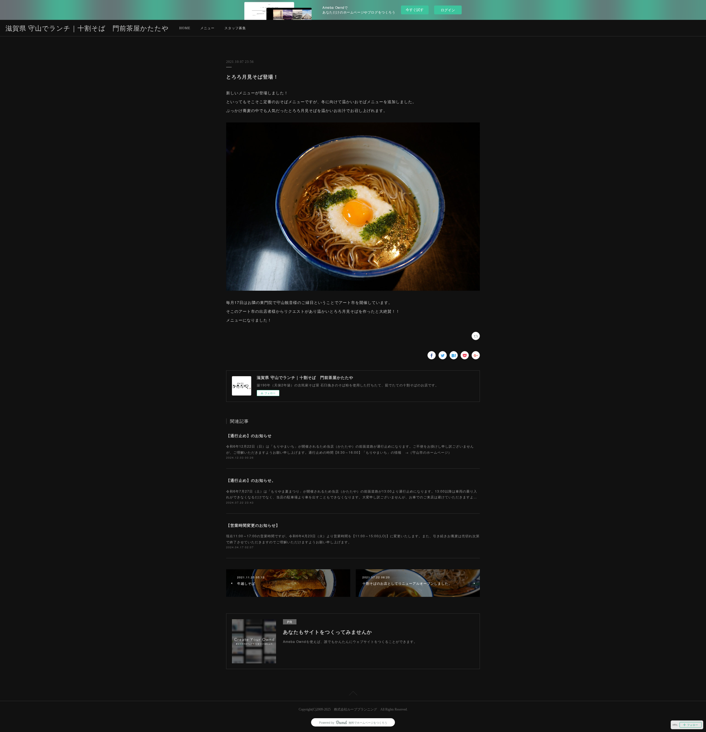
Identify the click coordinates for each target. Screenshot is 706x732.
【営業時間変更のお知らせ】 (253, 525)
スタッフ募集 (235, 28)
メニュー (207, 28)
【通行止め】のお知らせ (249, 435)
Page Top (353, 694)
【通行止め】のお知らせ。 (251, 480)
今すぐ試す (415, 9)
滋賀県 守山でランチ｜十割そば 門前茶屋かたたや (87, 28)
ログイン (448, 9)
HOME (184, 28)
